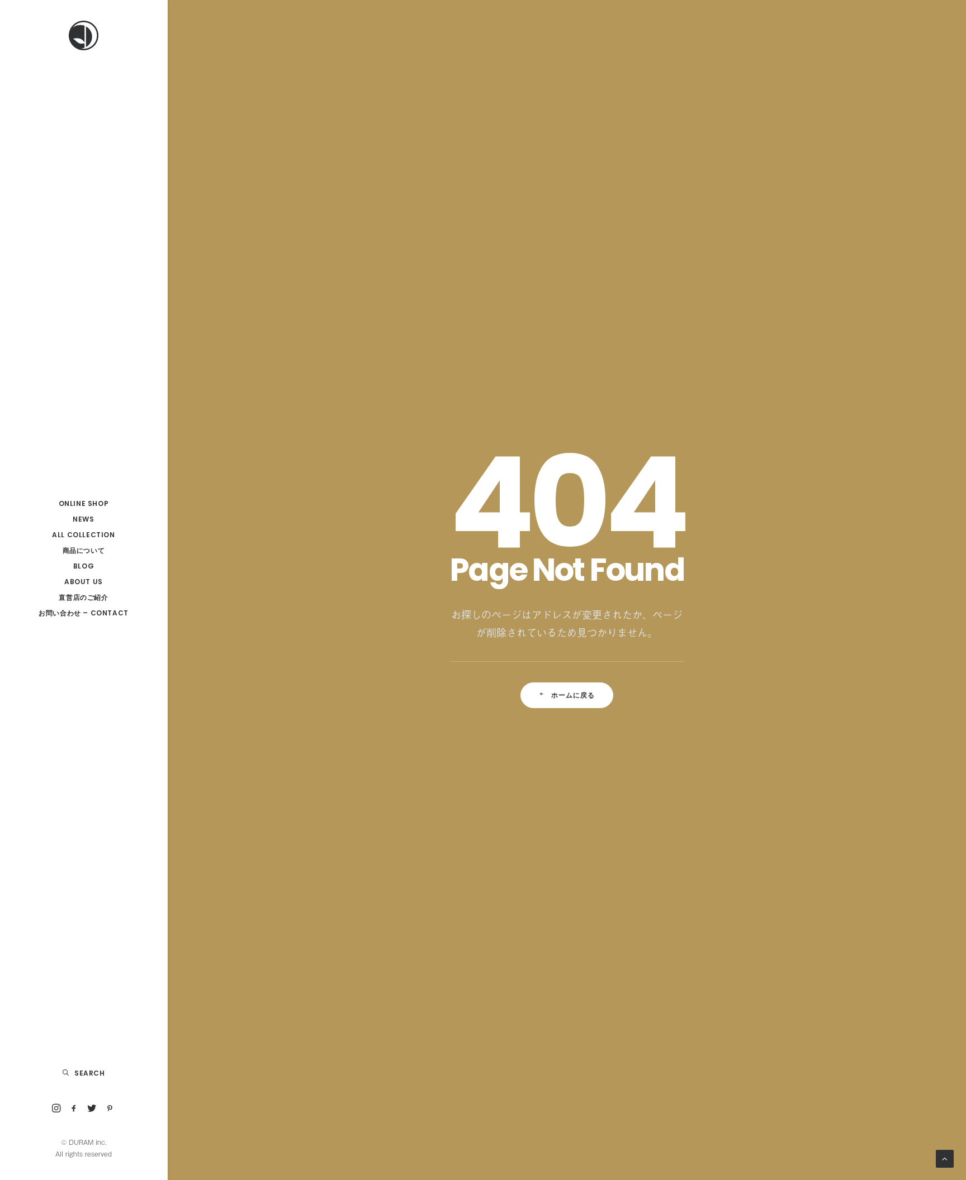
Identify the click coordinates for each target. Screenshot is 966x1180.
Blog (83, 566)
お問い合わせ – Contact (84, 613)
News (83, 519)
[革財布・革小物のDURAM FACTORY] (83, 35)
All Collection (83, 534)
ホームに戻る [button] (573, 695)
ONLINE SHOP (84, 503)
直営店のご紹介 (83, 597)
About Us (83, 581)
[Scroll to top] (945, 1157)
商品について (84, 550)
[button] (56, 1108)
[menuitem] (83, 504)
